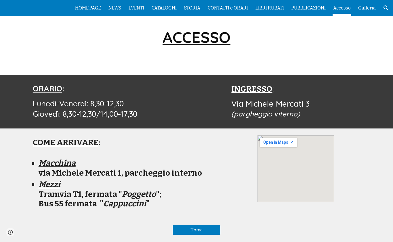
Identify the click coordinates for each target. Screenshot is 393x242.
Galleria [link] (367, 8)
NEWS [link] (114, 8)
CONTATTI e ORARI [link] (228, 8)
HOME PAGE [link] (88, 8)
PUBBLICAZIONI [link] (308, 8)
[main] (196, 37)
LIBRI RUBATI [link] (269, 8)
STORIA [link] (192, 8)
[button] (386, 8)
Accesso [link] (342, 8)
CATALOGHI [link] (164, 8)
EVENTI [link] (136, 8)
